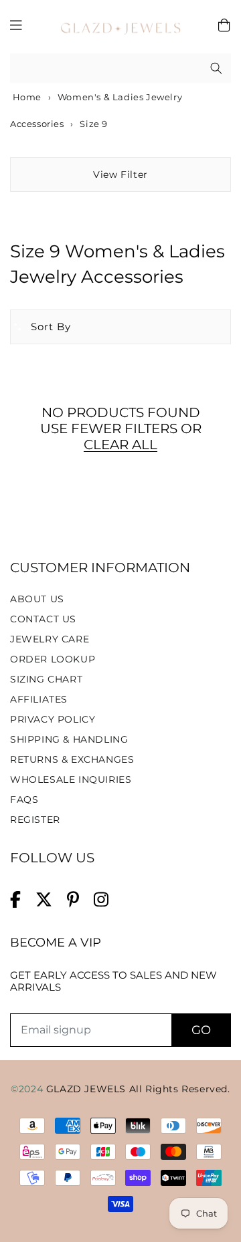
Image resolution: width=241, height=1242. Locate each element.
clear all (120, 445)
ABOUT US (37, 599)
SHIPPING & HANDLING (69, 739)
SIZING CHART (46, 679)
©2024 (28, 1089)
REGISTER (35, 820)
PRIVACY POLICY (52, 719)
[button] (41, 327)
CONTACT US (43, 619)
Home (26, 97)
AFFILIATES (39, 699)
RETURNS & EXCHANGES (72, 759)
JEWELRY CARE (49, 639)
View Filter (120, 174)
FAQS (24, 799)
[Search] (216, 68)
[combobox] (120, 68)
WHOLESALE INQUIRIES (70, 779)
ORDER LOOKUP (52, 659)
